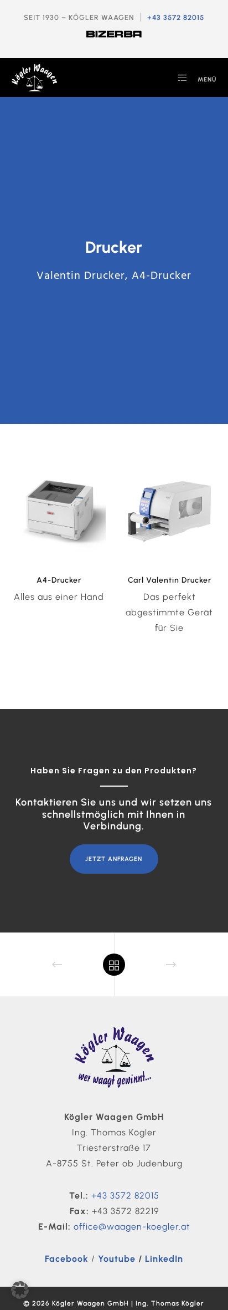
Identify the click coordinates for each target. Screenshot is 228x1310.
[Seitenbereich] (179, 77)
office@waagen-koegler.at (132, 1226)
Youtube (117, 1258)
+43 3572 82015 (175, 17)
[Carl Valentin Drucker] (169, 511)
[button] (20, 1290)
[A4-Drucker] (59, 511)
